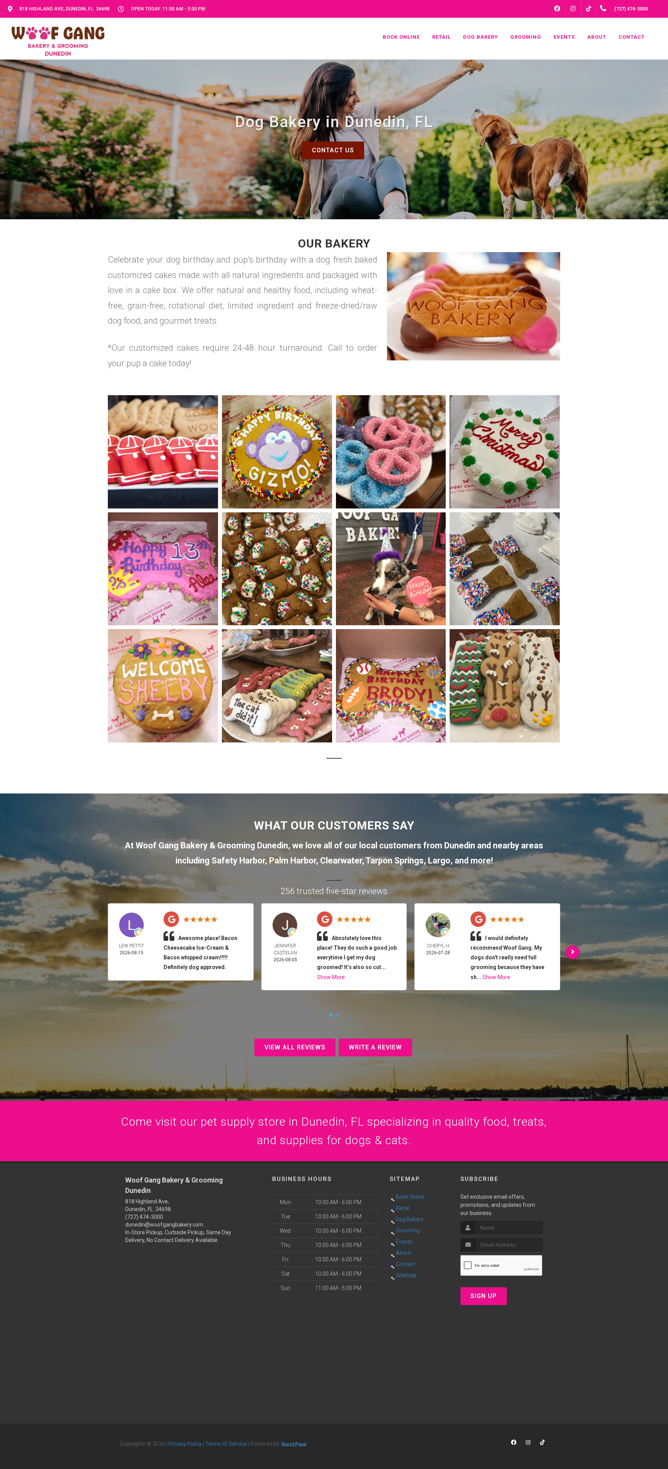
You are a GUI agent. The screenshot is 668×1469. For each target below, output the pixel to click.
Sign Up (483, 1296)
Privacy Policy (185, 1444)
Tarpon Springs (395, 860)
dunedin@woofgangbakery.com (164, 1225)
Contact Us (333, 150)
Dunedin (459, 845)
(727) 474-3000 (144, 1217)
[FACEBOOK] (557, 9)
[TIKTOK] (588, 9)
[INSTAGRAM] (573, 9)
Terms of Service (226, 1444)
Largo (439, 860)
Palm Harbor (292, 860)
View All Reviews (294, 1047)
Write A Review (375, 1047)
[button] (163, 451)
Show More (331, 977)
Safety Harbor (238, 860)
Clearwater (341, 860)
